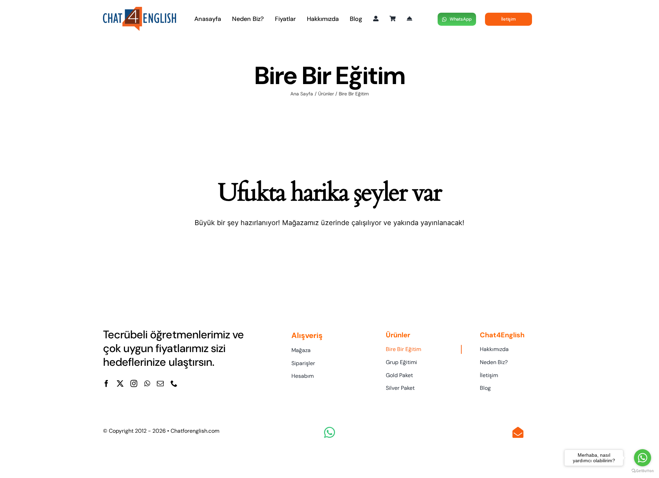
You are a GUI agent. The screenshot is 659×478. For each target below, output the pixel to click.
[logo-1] (139, 10)
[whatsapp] (147, 383)
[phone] (174, 383)
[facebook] (106, 383)
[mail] (160, 383)
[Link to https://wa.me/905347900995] (329, 432)
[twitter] (120, 383)
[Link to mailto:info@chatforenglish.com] (517, 432)
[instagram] (133, 383)
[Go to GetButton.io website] (643, 471)
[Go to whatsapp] (642, 457)
